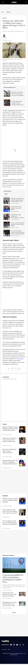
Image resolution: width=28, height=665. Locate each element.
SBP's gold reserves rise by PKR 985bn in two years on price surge (9, 603)
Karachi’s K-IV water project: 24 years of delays (16, 208)
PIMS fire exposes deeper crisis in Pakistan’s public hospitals (10, 500)
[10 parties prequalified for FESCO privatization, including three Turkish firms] (14, 565)
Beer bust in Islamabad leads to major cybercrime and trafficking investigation (9, 450)
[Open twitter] (23, 645)
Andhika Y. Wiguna (17, 59)
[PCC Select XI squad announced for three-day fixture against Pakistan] (6, 233)
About (9, 649)
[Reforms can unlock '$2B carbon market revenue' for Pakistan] (7, 93)
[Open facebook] (11, 645)
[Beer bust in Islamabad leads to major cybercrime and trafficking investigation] (22, 452)
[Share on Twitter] (16, 368)
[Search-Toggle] (26, 2)
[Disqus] (14, 400)
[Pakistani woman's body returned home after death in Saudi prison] (22, 440)
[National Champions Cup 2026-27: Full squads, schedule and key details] (22, 463)
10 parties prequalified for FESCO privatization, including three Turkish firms (12, 578)
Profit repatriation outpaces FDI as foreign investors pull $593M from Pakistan (17, 103)
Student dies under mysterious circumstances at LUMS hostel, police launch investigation (17, 216)
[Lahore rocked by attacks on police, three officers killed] (6, 225)
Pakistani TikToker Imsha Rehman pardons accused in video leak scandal (10, 428)
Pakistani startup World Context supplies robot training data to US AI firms (17, 200)
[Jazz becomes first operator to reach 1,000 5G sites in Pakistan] (22, 594)
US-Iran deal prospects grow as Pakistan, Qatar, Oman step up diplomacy (9, 522)
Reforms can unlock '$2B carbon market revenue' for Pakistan (17, 93)
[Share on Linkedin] (19, 368)
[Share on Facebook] (12, 368)
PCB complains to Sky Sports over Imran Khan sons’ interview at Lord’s (9, 511)
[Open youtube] (17, 645)
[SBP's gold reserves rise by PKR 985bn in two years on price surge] (22, 603)
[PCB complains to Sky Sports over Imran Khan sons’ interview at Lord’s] (22, 512)
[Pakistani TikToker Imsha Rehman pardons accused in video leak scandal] (22, 429)
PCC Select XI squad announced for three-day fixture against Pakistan (17, 232)
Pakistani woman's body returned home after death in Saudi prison (9, 439)
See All (14, 612)
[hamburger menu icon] (3, 2)
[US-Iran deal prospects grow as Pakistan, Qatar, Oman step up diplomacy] (22, 523)
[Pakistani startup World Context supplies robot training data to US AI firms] (6, 200)
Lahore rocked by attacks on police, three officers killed (17, 224)
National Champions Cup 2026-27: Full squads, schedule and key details (9, 462)
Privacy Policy (4, 649)
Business (4, 18)
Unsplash (4, 60)
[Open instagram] (14, 645)
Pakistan (21, 358)
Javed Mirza (4, 37)
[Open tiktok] (20, 645)
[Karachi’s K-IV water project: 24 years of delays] (6, 209)
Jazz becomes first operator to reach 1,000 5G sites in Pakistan (9, 594)
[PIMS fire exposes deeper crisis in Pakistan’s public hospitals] (22, 501)
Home (2, 12)
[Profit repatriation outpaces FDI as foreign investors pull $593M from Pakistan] (7, 102)
